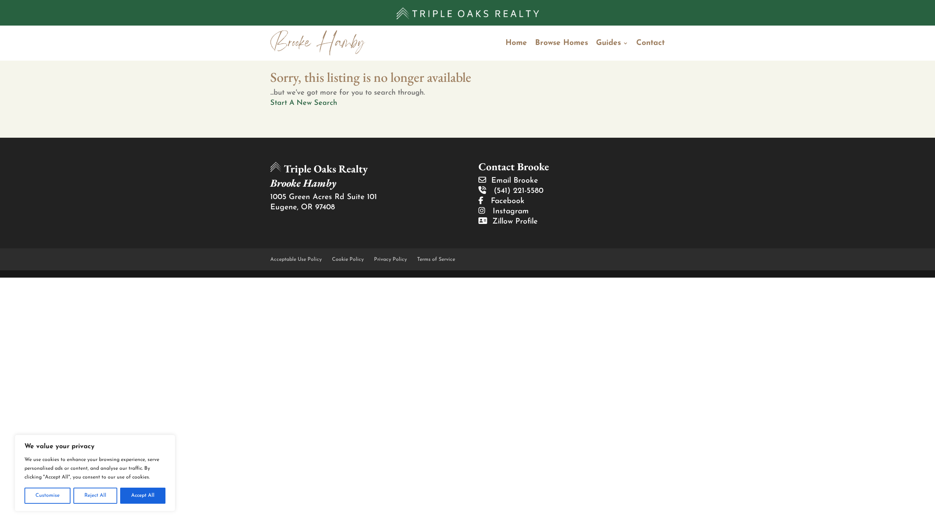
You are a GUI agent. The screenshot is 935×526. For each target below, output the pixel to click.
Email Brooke (512, 180)
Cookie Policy (348, 259)
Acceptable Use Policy (296, 259)
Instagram (507, 211)
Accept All (142, 495)
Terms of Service (436, 259)
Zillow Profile (512, 221)
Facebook (503, 201)
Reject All (95, 495)
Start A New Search (303, 103)
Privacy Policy (390, 259)
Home (516, 43)
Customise (47, 495)
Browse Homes (561, 43)
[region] (95, 473)
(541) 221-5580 (514, 191)
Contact (650, 43)
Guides (608, 43)
